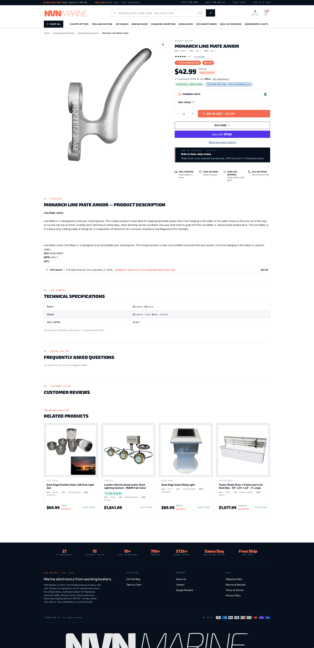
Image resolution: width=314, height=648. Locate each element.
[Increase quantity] (192, 113)
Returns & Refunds (235, 584)
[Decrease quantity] (178, 113)
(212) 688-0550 (189, 2)
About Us (181, 579)
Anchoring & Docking (63, 33)
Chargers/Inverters (163, 24)
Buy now (221, 125)
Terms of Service (235, 590)
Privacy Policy (233, 595)
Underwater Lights (256, 24)
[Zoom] (163, 45)
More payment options (222, 142)
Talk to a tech (261, 2)
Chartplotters (79, 24)
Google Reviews (184, 590)
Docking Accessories (88, 33)
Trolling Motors (102, 24)
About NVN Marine (215, 2)
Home (47, 33)
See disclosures (221, 79)
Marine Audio (140, 24)
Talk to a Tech (133, 584)
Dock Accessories (231, 24)
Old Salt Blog (133, 579)
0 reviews (200, 56)
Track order (239, 2)
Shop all (55, 24)
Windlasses (186, 24)
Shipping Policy (234, 579)
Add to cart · (220, 113)
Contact (180, 584)
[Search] (210, 13)
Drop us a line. (79, 365)
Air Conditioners (206, 24)
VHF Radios (122, 24)
